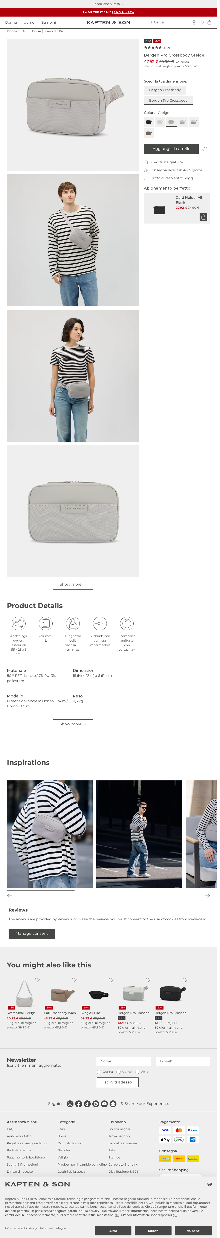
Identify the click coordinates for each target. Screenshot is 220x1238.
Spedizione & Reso (106, 4)
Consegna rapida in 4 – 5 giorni (176, 170)
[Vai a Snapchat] (113, 1103)
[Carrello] (209, 22)
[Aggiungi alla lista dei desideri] (204, 149)
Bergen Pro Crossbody (168, 100)
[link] (24, 1002)
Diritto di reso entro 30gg (171, 178)
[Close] (212, 12)
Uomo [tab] (29, 22)
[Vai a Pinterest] (95, 1103)
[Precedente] (9, 895)
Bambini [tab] (48, 22)
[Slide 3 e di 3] (176, 890)
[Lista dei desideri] (202, 22)
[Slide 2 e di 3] (108, 890)
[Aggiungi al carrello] (203, 217)
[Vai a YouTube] (104, 1103)
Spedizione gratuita (166, 162)
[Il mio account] (194, 22)
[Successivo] (207, 895)
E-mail (165, 1061)
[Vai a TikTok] (87, 1103)
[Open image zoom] (73, 105)
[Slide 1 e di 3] (41, 890)
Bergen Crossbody (165, 90)
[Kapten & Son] (108, 22)
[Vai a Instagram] (70, 1103)
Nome (106, 1061)
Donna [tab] (11, 22)
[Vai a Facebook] (78, 1103)
